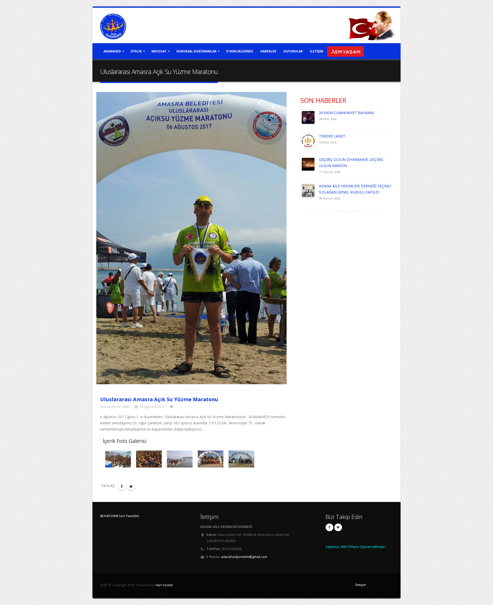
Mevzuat (159, 51)
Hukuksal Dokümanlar (196, 51)
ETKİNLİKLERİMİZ (239, 51)
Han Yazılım (164, 585)
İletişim (360, 585)
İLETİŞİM (316, 51)
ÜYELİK (136, 51)
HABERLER (268, 51)
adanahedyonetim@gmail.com (244, 557)
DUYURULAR (293, 51)
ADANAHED (112, 51)
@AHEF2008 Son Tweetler (119, 516)
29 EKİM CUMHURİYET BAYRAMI (346, 112)
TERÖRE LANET (332, 136)
